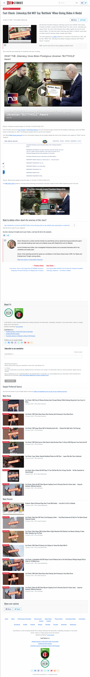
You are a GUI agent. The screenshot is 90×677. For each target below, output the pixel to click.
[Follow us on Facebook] (12, 342)
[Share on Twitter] (8, 235)
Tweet (84, 20)
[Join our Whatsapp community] (18, 342)
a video (55, 36)
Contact (48, 621)
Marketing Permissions (11, 363)
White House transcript (15, 135)
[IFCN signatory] (45, 653)
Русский (55, 624)
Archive (41, 621)
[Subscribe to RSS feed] (31, 342)
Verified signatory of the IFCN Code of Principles (19, 331)
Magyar (40, 624)
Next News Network (32, 129)
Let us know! (19, 326)
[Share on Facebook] (4, 235)
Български (17, 624)
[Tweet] (85, 3)
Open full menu (4, 2)
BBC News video (10, 183)
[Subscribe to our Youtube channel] (25, 342)
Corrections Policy (71, 619)
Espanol (32, 624)
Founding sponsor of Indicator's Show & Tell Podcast (20, 336)
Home (6, 619)
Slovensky (64, 624)
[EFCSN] (45, 663)
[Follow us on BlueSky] (8, 342)
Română (47, 624)
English (25, 624)
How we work (38, 619)
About (13, 619)
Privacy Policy (58, 619)
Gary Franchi (21, 129)
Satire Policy (48, 619)
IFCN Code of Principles (24, 619)
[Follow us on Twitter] (21, 342)
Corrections (82, 619)
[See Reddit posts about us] (28, 342)
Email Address (9, 354)
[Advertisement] (45, 286)
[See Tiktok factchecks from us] (5, 342)
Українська (73, 624)
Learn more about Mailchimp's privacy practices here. (34, 375)
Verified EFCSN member (13, 333)
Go (77, 3)
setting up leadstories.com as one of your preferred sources (50, 391)
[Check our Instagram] (15, 342)
